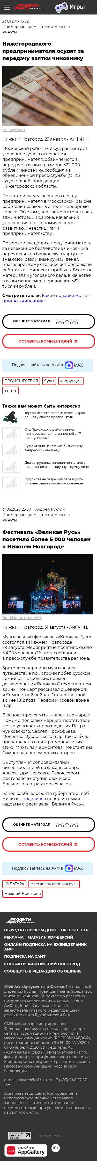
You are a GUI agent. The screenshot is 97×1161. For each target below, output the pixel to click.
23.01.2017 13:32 (15, 21)
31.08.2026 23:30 (16, 509)
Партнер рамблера (48, 1135)
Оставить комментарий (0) (48, 341)
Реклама (14, 937)
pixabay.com (13, 129)
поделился (34, 798)
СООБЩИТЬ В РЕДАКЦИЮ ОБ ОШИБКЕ (42, 971)
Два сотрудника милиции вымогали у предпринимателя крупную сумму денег (57, 465)
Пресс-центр (74, 930)
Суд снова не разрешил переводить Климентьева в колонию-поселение (54, 481)
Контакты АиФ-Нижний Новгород (42, 964)
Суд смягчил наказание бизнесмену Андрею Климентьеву (54, 448)
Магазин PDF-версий (50, 937)
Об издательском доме (30, 930)
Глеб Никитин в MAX (22, 617)
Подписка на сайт (25, 956)
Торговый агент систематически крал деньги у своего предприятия (55, 415)
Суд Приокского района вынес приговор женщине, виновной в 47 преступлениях (53, 433)
